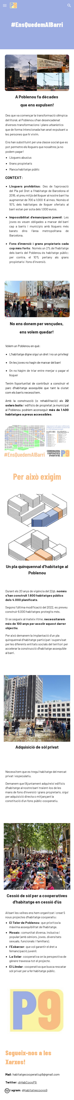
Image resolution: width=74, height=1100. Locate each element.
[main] (37, 25)
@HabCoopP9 (27, 1082)
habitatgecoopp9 (35, 1090)
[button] (4, 5)
